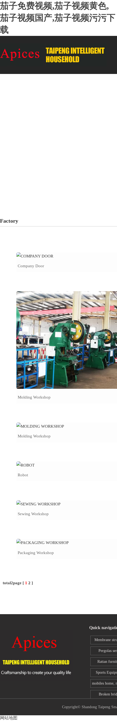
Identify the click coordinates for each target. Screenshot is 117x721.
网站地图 (8, 718)
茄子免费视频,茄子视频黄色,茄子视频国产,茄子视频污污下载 (57, 18)
